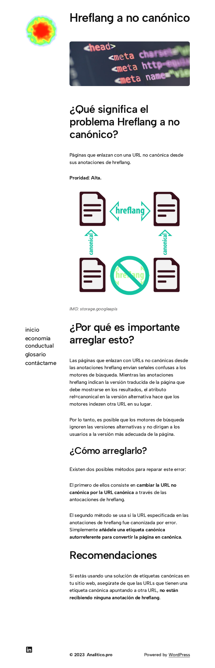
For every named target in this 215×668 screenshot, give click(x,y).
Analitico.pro (99, 654)
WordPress (179, 654)
